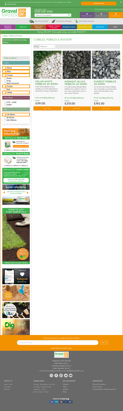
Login (121, 9)
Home (97, 9)
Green (9, 78)
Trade (70, 348)
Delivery (102, 9)
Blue (9, 71)
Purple (10, 86)
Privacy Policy (97, 387)
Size (5, 109)
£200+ (9, 105)
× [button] (121, 2)
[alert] (61, 3)
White (9, 92)
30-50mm (10, 117)
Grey (9, 81)
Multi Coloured (13, 83)
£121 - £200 (11, 102)
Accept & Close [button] (99, 3)
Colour (6, 63)
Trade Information (87, 16)
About (107, 9)
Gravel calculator (101, 16)
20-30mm (11, 114)
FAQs (65, 387)
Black (9, 68)
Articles (65, 389)
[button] (38, 4)
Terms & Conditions (99, 384)
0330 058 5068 (43, 11)
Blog (64, 392)
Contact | (64, 348)
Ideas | (53, 348)
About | (58, 348)
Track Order (114, 9)
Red (8, 89)
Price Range (8, 98)
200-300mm (12, 120)
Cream (10, 75)
